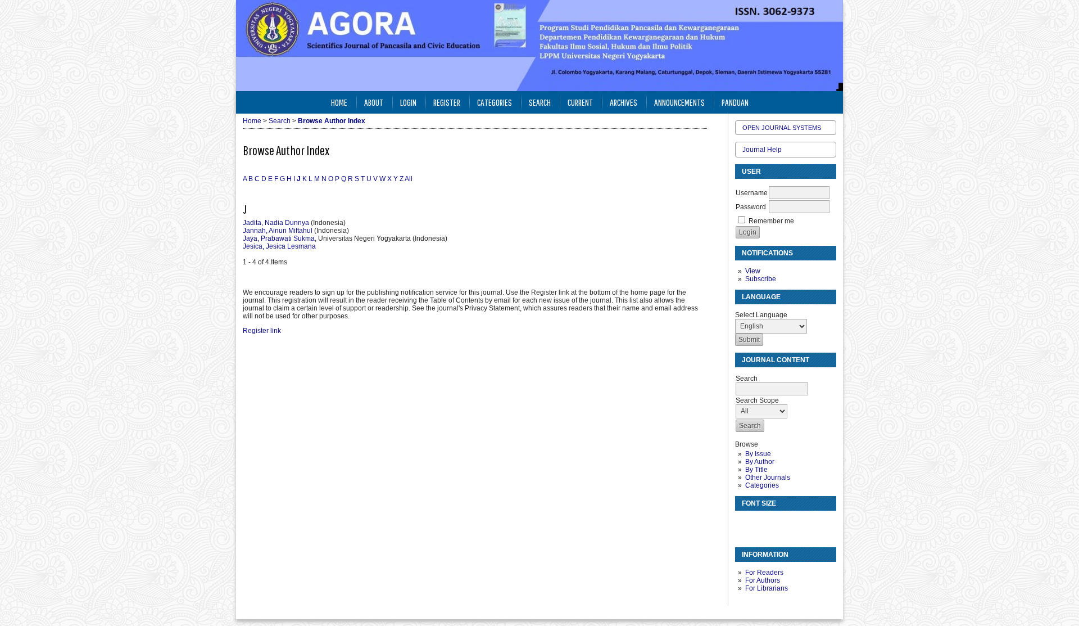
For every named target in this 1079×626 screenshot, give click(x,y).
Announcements (679, 102)
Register (446, 102)
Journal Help (762, 150)
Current (580, 102)
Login (408, 102)
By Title (756, 470)
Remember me (771, 221)
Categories (762, 485)
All (408, 179)
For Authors (762, 580)
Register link (262, 331)
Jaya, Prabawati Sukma (279, 238)
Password (751, 207)
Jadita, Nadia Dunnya (276, 223)
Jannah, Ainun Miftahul (277, 231)
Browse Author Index (331, 121)
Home (339, 102)
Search (540, 102)
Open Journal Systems (781, 127)
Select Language (761, 315)
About (373, 102)
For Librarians (766, 588)
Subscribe (760, 279)
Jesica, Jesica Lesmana (279, 246)
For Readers (764, 573)
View (752, 271)
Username (752, 193)
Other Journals (767, 477)
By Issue (758, 454)
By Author (759, 462)
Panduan (735, 102)
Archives (623, 102)
